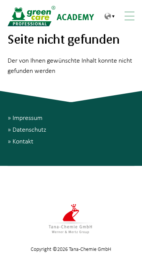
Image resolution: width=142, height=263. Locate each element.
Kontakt (22, 141)
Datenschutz (29, 129)
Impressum (27, 117)
